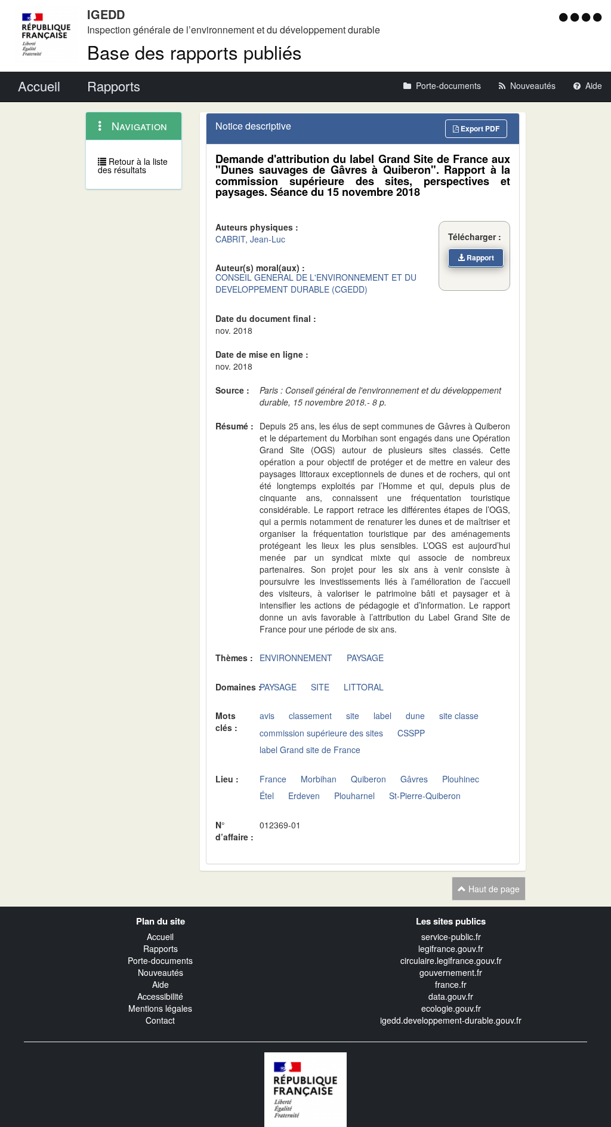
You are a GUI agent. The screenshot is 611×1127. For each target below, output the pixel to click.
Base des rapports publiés (194, 51)
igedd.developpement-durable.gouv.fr (450, 1020)
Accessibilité (160, 996)
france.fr (451, 984)
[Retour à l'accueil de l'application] (305, 1088)
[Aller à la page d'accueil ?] (597, 17)
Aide (160, 984)
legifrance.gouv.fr (450, 948)
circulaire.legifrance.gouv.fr (451, 960)
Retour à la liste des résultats (133, 165)
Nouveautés (160, 972)
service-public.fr (451, 936)
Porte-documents (160, 960)
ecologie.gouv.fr (451, 1008)
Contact (160, 1020)
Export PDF (479, 128)
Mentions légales (160, 1008)
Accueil (160, 936)
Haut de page (493, 889)
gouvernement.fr (450, 972)
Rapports (160, 948)
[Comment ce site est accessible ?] (564, 17)
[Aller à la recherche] (587, 17)
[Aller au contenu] (576, 17)
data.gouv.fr (450, 996)
